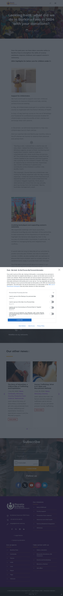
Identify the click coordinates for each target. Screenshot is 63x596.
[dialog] (31, 298)
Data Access (31, 326)
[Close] (59, 270)
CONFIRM (20, 320)
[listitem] (31, 292)
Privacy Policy (40, 326)
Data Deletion (22, 326)
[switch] (52, 296)
